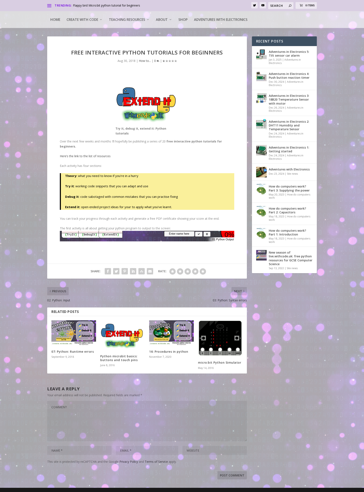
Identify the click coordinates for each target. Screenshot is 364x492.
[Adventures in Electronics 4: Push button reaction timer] (261, 76)
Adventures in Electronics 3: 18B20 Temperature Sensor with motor (289, 99)
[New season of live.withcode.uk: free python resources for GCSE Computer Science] (261, 255)
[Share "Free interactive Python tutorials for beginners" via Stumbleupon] (141, 271)
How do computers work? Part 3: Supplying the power (289, 188)
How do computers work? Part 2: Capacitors (287, 210)
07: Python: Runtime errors (72, 352)
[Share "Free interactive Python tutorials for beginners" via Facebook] (108, 271)
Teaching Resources (127, 19)
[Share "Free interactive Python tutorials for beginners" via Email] (150, 271)
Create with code (82, 19)
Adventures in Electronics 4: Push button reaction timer (289, 76)
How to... (145, 61)
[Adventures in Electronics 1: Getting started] (261, 150)
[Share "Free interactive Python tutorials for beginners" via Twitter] (116, 271)
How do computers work (289, 196)
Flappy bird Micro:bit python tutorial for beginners (106, 5)
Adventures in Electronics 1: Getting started (289, 149)
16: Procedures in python (168, 352)
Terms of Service (156, 462)
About (162, 19)
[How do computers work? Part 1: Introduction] (261, 233)
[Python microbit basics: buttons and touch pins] (122, 335)
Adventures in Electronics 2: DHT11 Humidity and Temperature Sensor (289, 125)
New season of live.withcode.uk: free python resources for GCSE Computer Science (290, 258)
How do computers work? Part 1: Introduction (287, 232)
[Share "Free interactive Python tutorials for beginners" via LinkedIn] (133, 271)
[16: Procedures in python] (171, 332)
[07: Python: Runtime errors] (73, 332)
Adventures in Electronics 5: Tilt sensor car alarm (289, 53)
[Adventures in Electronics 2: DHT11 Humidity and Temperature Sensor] (261, 124)
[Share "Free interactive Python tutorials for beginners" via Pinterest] (124, 271)
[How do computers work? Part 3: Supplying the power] (261, 189)
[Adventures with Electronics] (261, 172)
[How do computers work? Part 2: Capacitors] (261, 211)
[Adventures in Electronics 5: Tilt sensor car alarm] (261, 54)
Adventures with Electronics (221, 19)
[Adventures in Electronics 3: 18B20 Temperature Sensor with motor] (261, 98)
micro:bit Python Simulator (219, 362)
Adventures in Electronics (285, 61)
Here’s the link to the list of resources (85, 156)
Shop (183, 19)
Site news (292, 174)
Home (55, 19)
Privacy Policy (128, 462)
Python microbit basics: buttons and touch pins (119, 358)
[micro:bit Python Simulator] (220, 338)
